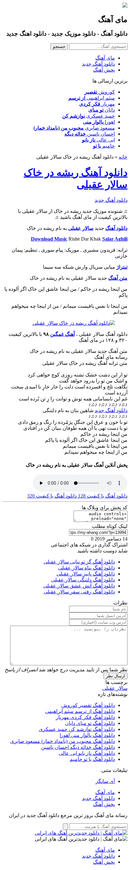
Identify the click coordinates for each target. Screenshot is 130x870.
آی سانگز (105, 781)
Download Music (49, 239)
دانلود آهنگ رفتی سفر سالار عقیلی (79, 591)
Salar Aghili (114, 239)
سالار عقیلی (80, 228)
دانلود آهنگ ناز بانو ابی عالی (87, 753)
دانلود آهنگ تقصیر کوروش (88, 705)
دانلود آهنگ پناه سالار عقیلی (86, 567)
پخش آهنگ (104, 70)
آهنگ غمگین (62, 334)
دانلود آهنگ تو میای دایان (90, 723)
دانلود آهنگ (116, 228)
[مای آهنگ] (124, 6)
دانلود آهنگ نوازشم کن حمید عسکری (77, 729)
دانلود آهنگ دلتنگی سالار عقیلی (83, 579)
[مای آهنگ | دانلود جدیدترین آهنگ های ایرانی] (81, 833)
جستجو (59, 46)
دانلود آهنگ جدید (98, 64)
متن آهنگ (117, 278)
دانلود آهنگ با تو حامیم (92, 759)
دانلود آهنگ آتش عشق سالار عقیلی (79, 585)
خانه (123, 157)
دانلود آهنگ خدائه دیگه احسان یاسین (78, 747)
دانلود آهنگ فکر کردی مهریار (85, 717)
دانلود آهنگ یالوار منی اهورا (87, 735)
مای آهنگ (105, 58)
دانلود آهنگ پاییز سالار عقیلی (85, 573)
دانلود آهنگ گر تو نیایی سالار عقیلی (79, 561)
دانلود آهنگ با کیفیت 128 (102, 496)
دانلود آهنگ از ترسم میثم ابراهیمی (80, 711)
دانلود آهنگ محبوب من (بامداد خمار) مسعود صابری (62, 741)
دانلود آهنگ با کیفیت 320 (52, 496)
